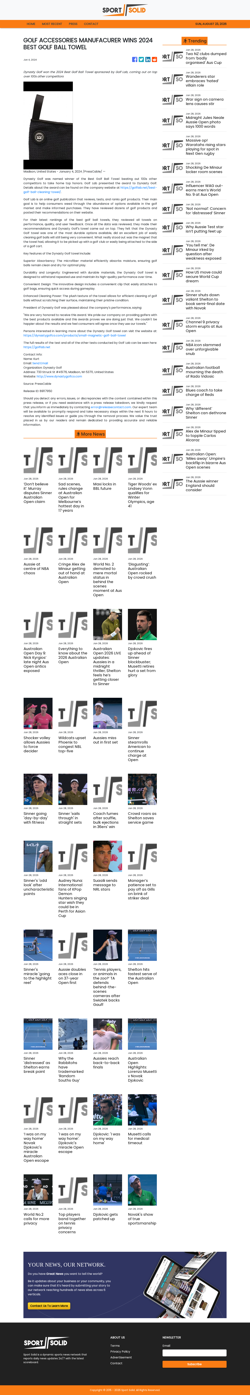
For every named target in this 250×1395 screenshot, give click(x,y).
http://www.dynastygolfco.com (59, 376)
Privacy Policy (120, 1351)
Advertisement (121, 1357)
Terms (115, 1346)
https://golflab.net (36, 347)
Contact (116, 1363)
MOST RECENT (52, 24)
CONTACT (91, 24)
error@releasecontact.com (111, 407)
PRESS (73, 24)
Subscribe (194, 1364)
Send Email (40, 363)
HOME (31, 24)
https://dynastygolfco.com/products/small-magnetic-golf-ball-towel (74, 335)
